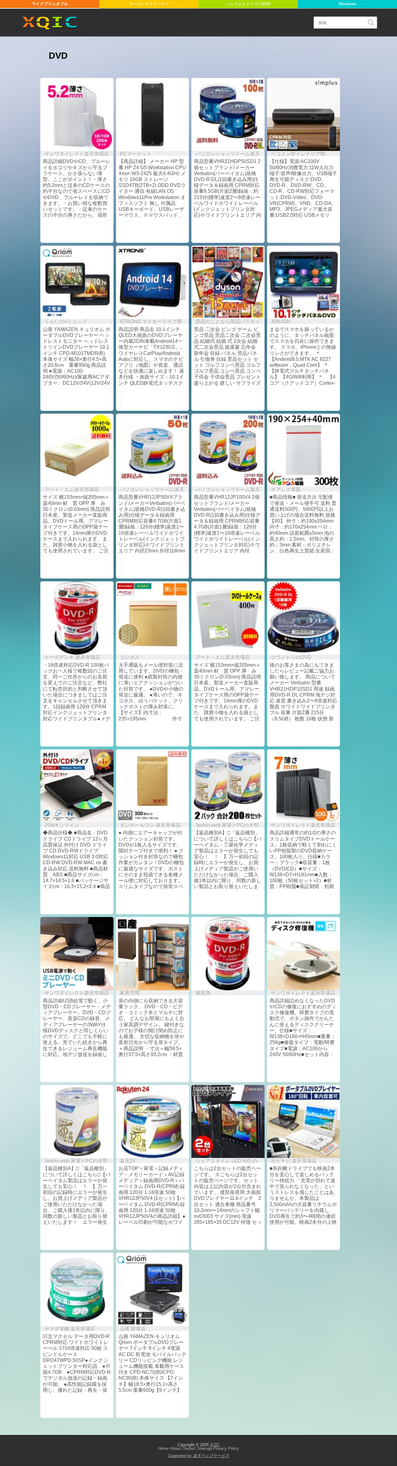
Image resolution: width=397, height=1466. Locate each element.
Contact (189, 1448)
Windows (347, 4)
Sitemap (204, 1448)
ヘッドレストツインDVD (248, 4)
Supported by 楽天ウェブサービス (198, 1455)
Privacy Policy (226, 1448)
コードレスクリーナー (149, 4)
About (175, 1448)
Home (163, 1448)
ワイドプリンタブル (50, 4)
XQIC (215, 1444)
